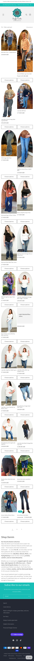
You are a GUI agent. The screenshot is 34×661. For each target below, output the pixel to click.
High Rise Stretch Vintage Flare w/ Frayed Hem (24, 254)
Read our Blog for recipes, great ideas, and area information (16, 611)
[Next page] (21, 529)
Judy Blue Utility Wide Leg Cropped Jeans (23, 370)
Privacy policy (19, 655)
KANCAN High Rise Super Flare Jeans (8, 297)
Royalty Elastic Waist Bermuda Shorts (8, 480)
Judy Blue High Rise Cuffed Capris (9, 370)
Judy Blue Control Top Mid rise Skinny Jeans (8, 408)
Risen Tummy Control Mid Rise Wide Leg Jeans (8, 334)
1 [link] (12, 529)
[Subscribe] (29, 596)
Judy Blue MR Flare (21, 110)
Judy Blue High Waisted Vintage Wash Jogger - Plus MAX (24, 297)
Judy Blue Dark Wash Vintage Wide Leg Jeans (25, 444)
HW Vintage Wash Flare (6, 158)
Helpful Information (8, 624)
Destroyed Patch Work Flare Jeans (9, 262)
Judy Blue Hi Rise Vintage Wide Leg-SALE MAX (8, 120)
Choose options (9, 80)
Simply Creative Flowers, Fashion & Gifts (16, 653)
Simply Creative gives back (10, 620)
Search (5, 603)
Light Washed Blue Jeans (24, 315)
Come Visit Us (7, 607)
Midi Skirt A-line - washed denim (8, 52)
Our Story (5, 616)
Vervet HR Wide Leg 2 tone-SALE (24, 73)
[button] (3, 15)
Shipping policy (12, 658)
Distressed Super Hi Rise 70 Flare (8, 215)
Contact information (21, 658)
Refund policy (11, 655)
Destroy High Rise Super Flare (23, 212)
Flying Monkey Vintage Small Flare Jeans (23, 406)
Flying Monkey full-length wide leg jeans (8, 443)
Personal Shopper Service (10, 628)
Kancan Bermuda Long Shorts (24, 479)
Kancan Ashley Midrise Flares (7, 515)
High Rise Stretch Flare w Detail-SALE (24, 170)
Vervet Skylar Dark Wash (22, 515)
